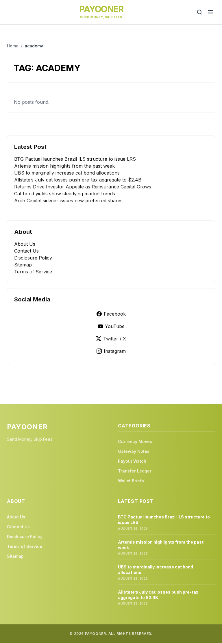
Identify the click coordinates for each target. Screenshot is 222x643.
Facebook (115, 314)
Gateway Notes (133, 451)
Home (12, 45)
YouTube (115, 326)
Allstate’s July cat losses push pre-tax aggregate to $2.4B (77, 180)
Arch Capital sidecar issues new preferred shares (68, 200)
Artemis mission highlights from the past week (64, 166)
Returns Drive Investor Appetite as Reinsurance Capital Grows (82, 187)
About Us (24, 244)
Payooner (101, 9)
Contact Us (26, 251)
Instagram (115, 351)
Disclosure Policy (33, 258)
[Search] (199, 12)
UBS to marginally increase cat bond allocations (67, 173)
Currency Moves (135, 441)
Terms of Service (33, 272)
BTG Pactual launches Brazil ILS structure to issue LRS (75, 159)
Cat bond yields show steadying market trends (64, 194)
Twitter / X (114, 339)
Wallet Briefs (131, 480)
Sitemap (23, 265)
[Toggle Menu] (210, 12)
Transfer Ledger (134, 470)
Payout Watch (132, 461)
